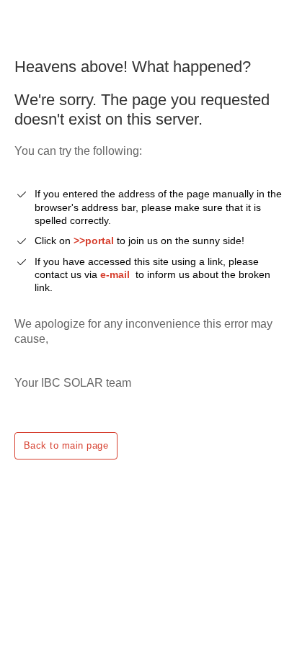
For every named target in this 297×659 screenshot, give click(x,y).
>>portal (95, 240)
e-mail (115, 274)
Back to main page (66, 445)
